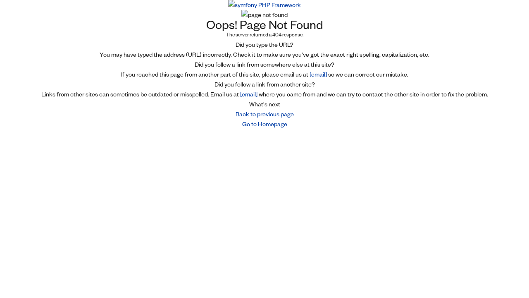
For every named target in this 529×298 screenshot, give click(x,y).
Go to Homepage (264, 124)
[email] (318, 74)
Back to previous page (265, 114)
